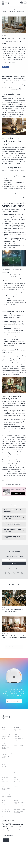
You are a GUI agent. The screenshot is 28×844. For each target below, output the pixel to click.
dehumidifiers (16, 441)
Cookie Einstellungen (8, 835)
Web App (4, 745)
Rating (3, 768)
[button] (25, 2)
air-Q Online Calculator (19, 745)
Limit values (16, 736)
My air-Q (4, 802)
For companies (5, 740)
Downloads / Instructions (7, 804)
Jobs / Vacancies (5, 809)
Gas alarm (4, 766)
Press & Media (17, 781)
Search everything (6, 794)
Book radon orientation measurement (19, 812)
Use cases (4, 791)
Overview (4, 729)
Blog (14, 9)
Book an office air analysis (19, 809)
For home (4, 738)
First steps (4, 775)
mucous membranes (13, 364)
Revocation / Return (6, 823)
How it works (18, 493)
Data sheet (16, 743)
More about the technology (17, 730)
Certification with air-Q (19, 740)
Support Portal (5, 777)
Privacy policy (5, 821)
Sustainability (5, 781)
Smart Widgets (5, 750)
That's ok (6, 840)
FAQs (3, 779)
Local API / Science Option (6, 757)
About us (16, 786)
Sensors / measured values (18, 734)
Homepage (4, 9)
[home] (5, 3)
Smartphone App (5, 743)
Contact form (17, 775)
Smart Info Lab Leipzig (6, 796)
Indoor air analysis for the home (19, 806)
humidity (9, 155)
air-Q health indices (18, 738)
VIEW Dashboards (6, 736)
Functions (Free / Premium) (5, 748)
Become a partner (6, 811)
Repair (15, 777)
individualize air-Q (6, 734)
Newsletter (16, 779)
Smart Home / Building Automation (7, 754)
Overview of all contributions (14, 647)
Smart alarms (5, 762)
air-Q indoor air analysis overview (19, 803)
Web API (4, 759)
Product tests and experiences (6, 789)
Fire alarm (4, 764)
